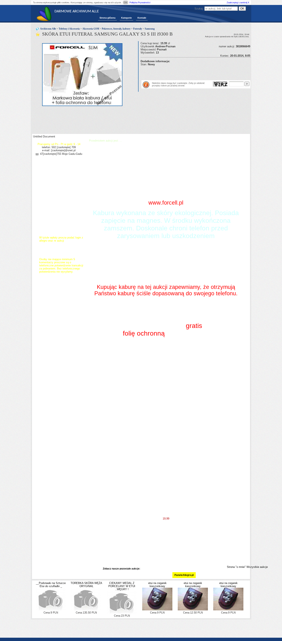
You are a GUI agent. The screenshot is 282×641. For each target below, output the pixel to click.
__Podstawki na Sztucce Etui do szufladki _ (51, 584)
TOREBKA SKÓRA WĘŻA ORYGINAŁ (86, 584)
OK (125, 2)
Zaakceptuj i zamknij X (238, 2)
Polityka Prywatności (139, 2)
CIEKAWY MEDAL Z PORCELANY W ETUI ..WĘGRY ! (121, 586)
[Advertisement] (189, 72)
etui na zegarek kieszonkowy (157, 584)
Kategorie (126, 18)
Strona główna (107, 18)
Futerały (137, 28)
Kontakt (141, 18)
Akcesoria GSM (90, 28)
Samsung (150, 28)
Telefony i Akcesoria (69, 28)
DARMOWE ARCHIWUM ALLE (77, 11)
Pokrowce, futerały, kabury (116, 28)
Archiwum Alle (48, 28)
